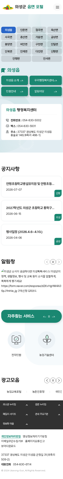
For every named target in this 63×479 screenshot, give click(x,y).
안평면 (16, 58)
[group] (31, 281)
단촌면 (23, 30)
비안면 (23, 44)
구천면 (39, 44)
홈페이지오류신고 (34, 441)
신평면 (54, 51)
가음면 (39, 37)
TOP (52, 471)
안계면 (23, 51)
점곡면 (39, 30)
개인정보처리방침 (10, 436)
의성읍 (8, 30)
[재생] (53, 262)
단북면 (8, 51)
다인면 (39, 51)
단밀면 (54, 44)
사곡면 (8, 37)
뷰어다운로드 (8, 446)
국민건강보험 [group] (40, 391)
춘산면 (23, 37)
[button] (47, 262)
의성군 (29, 7)
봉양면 (8, 44)
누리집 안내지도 (57, 7)
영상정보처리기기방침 (35, 436)
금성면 (54, 37)
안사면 (46, 58)
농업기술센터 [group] (19, 355)
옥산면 (54, 30)
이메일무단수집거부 (12, 441)
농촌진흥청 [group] (15, 391)
